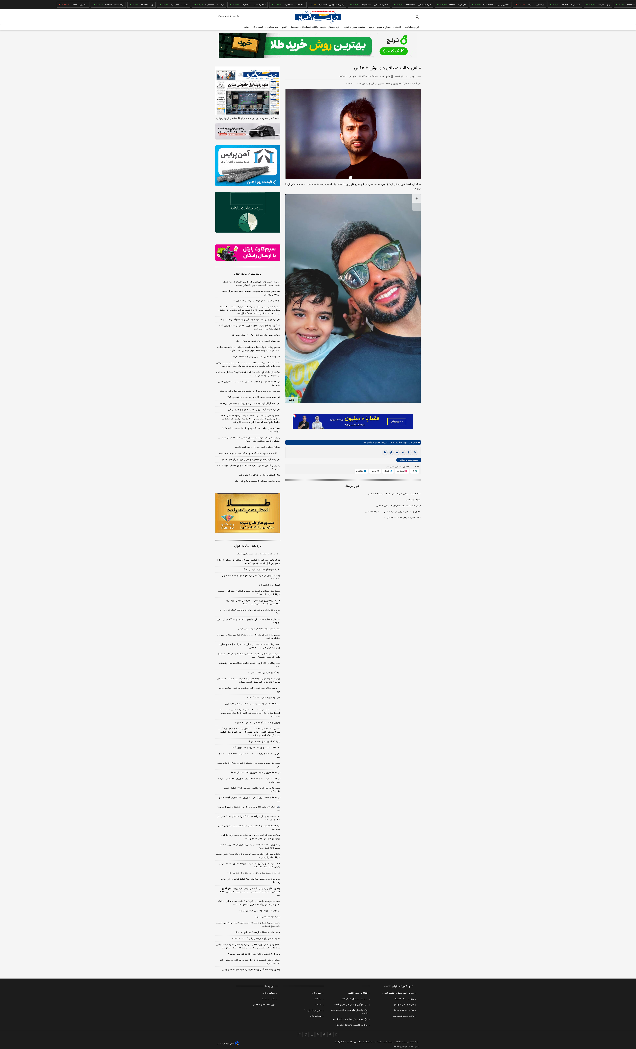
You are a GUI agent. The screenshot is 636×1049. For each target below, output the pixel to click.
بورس (371, 27)
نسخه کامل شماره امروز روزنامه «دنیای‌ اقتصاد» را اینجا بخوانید (248, 119)
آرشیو (284, 27)
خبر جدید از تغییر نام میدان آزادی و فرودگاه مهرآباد (256, 356)
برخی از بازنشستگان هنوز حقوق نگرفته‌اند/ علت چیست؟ (254, 954)
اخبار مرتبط (353, 486)
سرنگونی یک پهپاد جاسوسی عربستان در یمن (259, 910)
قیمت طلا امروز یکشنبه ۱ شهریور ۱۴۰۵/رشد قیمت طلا (255, 772)
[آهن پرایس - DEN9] (247, 165)
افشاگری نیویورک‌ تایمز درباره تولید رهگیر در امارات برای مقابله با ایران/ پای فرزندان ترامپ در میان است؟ (250, 837)
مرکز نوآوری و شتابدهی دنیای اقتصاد (350, 1004)
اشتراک (318, 1004)
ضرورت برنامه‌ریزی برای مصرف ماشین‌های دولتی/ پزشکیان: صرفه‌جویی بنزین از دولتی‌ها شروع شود (253, 602)
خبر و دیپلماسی (412, 27)
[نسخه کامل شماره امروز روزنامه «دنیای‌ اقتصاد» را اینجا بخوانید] (247, 90)
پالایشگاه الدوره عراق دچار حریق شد (263, 741)
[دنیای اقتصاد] (318, 17)
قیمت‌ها (294, 27)
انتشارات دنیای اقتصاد (358, 993)
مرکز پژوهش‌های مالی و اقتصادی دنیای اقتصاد (349, 1012)
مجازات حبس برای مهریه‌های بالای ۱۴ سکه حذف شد (256, 335)
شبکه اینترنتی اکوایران (404, 1004)
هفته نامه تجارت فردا (404, 1010)
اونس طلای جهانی (289, 4)
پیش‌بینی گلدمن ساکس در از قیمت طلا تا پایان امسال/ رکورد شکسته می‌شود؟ (248, 467)
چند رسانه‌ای (272, 27)
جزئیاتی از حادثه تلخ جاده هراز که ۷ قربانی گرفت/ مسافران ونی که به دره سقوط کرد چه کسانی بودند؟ (248, 374)
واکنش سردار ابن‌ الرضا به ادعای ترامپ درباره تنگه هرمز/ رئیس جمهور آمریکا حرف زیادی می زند (248, 855)
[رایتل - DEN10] (247, 252)
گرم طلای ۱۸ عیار (377, 4)
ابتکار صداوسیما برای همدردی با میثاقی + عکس (398, 505)
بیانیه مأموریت (268, 999)
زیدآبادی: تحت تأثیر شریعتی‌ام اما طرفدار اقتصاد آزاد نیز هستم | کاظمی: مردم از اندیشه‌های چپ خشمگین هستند (251, 283)
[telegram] (390, 452)
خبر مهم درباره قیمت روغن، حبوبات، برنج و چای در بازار (254, 409)
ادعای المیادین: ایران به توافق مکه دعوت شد (259, 475)
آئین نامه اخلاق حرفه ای (264, 1004)
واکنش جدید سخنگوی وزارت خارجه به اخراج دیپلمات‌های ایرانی (251, 969)
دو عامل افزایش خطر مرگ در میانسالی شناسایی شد (256, 300)
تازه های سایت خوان (248, 546)
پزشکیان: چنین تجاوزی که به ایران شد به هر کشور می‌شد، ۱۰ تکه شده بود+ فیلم (250, 962)
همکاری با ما (315, 1016)
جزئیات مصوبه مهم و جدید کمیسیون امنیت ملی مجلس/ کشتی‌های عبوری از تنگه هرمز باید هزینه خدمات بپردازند (248, 680)
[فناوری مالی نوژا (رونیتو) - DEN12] (247, 513)
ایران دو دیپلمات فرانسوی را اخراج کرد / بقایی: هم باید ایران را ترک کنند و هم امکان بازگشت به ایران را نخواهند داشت (249, 903)
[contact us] (306, 1034)
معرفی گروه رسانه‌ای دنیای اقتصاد (398, 993)
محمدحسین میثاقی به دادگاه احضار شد (402, 517)
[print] (384, 452)
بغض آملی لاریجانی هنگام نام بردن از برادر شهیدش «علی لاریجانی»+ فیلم (248, 808)
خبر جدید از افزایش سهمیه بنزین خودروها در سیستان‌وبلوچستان (250, 403)
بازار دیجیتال (333, 27)
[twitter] (402, 452)
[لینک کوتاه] (414, 452)
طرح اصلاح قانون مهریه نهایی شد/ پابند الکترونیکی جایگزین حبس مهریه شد (249, 383)
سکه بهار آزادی (212, 4)
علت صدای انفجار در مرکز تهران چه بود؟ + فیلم (258, 341)
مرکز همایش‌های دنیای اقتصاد (354, 999)
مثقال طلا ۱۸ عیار (334, 4)
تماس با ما (316, 993)
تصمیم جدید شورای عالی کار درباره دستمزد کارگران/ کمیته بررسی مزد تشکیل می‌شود (248, 636)
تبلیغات (318, 999)
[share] (312, 1034)
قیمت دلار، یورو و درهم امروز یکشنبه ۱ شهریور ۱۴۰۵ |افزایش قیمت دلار (248, 765)
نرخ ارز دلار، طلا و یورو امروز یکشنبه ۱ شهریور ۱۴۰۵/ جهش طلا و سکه (249, 755)
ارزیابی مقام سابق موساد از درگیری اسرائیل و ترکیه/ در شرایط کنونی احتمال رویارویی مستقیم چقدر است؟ (249, 439)
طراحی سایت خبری (228, 1043)
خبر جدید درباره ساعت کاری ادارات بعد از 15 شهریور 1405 (253, 873)
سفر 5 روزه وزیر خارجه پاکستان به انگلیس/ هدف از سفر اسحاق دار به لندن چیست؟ (249, 818)
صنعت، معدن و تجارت (354, 27)
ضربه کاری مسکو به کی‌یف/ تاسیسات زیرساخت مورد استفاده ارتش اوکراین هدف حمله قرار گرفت (249, 865)
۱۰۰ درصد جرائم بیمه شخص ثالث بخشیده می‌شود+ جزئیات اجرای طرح (249, 690)
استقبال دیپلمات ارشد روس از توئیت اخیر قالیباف (257, 447)
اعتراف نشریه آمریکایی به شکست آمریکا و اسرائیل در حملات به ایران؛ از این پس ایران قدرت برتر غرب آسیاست (248, 561)
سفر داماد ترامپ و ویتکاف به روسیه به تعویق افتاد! (256, 747)
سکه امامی (253, 4)
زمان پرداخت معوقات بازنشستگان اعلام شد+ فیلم (257, 481)
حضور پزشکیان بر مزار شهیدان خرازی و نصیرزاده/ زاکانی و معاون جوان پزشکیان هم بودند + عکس (249, 646)
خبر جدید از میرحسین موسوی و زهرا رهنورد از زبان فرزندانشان (251, 459)
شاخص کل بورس (455, 4)
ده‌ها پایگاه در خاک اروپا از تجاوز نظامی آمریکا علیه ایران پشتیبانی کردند (249, 665)
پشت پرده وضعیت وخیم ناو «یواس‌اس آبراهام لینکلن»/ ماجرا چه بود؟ (249, 611)
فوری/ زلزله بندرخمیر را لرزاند (267, 916)
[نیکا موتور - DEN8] (247, 131)
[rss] (318, 1034)
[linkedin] (396, 452)
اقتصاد (397, 27)
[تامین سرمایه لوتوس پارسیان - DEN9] (247, 212)
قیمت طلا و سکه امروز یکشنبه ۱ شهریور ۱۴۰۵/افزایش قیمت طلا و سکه (249, 799)
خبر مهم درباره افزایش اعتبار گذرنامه (263, 697)
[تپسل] (294, 415)
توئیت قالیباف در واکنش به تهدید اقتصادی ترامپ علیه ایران (252, 703)
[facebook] (408, 452)
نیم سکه (629, 4)
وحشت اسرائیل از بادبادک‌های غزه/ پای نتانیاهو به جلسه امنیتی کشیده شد (251, 577)
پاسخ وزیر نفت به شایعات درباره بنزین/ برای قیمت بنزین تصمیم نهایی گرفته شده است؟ (250, 846)
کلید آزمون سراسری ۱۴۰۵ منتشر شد (264, 672)
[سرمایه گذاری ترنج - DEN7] (318, 45)
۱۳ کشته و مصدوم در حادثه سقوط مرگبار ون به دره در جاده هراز (249, 453)
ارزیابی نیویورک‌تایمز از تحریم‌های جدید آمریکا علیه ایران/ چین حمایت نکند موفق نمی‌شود (248, 924)
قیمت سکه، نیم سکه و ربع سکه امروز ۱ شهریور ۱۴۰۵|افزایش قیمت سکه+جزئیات (249, 780)
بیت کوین (493, 4)
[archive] (300, 1034)
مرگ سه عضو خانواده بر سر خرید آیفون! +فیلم (258, 554)
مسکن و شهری (384, 27)
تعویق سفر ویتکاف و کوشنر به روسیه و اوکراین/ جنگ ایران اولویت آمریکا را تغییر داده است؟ (249, 593)
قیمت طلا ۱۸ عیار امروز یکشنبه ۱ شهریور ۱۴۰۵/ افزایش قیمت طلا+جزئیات (252, 790)
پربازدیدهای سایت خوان (247, 274)
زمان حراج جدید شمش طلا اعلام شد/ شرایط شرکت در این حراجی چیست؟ (250, 880)
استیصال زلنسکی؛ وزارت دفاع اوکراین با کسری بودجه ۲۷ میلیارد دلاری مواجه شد (248, 621)
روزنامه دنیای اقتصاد (404, 999)
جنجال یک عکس (413, 500)
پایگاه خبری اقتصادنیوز (403, 1016)
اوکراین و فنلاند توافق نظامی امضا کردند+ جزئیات (257, 722)
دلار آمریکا (415, 4)
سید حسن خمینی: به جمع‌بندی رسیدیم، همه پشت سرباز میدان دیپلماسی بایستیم (251, 293)
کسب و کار (257, 27)
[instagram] (335, 1034)
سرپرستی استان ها (312, 1010)
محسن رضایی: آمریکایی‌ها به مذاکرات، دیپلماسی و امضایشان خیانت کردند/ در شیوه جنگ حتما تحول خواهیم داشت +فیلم (248, 349)
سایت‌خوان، (407, 442)
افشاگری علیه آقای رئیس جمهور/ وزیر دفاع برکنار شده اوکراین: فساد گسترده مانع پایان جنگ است (249, 327)
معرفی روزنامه (268, 993)
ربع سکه (594, 4)
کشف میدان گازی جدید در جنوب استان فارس (259, 629)
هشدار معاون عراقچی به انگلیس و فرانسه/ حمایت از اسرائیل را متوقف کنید (251, 430)
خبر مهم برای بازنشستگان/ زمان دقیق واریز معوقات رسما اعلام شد (249, 319)
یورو (561, 4)
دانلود (291, 400)
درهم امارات (528, 4)
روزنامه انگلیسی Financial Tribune (352, 1025)
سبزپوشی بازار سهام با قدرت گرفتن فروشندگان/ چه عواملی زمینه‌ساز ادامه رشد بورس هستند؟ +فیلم (249, 655)
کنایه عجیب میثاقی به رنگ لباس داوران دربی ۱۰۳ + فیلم (394, 494)
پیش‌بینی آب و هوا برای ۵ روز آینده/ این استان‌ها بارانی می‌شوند (250, 391)
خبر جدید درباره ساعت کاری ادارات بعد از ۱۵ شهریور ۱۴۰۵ (253, 397)
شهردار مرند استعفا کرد (269, 585)
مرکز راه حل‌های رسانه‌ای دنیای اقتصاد (350, 1019)
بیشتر (246, 27)
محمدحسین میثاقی (408, 460)
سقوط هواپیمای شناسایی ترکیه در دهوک (261, 569)
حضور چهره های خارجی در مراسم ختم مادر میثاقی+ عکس (393, 511)
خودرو (323, 27)
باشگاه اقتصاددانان (309, 27)
